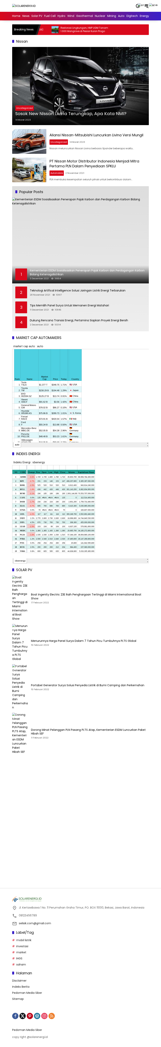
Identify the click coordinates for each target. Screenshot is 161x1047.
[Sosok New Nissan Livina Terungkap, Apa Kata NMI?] (80, 86)
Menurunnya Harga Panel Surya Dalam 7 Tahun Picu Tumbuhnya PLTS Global (83, 641)
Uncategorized (24, 108)
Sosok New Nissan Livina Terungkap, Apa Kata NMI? (70, 114)
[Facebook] (15, 1016)
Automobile (56, 173)
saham (21, 964)
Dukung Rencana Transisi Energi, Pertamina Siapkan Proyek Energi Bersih (79, 320)
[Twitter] (22, 1016)
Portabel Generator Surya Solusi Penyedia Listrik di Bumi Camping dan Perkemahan (87, 685)
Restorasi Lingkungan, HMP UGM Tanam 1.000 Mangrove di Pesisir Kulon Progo (69, 29)
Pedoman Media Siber (27, 993)
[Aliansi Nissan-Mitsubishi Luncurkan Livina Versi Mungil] (29, 141)
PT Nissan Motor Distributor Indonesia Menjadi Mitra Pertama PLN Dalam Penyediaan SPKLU (94, 164)
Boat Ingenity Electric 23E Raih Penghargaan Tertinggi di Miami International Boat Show (86, 596)
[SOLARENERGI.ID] (24, 6)
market (21, 952)
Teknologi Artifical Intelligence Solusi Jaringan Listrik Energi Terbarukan (77, 290)
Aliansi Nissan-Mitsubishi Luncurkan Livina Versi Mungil (96, 135)
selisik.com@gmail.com (35, 923)
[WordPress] (37, 1016)
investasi (22, 946)
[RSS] (51, 1016)
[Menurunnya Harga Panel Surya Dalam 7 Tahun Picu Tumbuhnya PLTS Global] (20, 642)
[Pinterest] (30, 1016)
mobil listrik (23, 940)
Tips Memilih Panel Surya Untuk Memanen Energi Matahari (69, 305)
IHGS (19, 958)
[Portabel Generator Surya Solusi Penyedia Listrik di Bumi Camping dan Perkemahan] (20, 687)
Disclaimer (19, 981)
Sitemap (18, 999)
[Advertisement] (80, 793)
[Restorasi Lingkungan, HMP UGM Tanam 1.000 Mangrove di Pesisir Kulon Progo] (39, 29)
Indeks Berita (20, 987)
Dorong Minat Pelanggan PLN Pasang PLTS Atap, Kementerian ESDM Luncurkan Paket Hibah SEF (88, 732)
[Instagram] (44, 1016)
